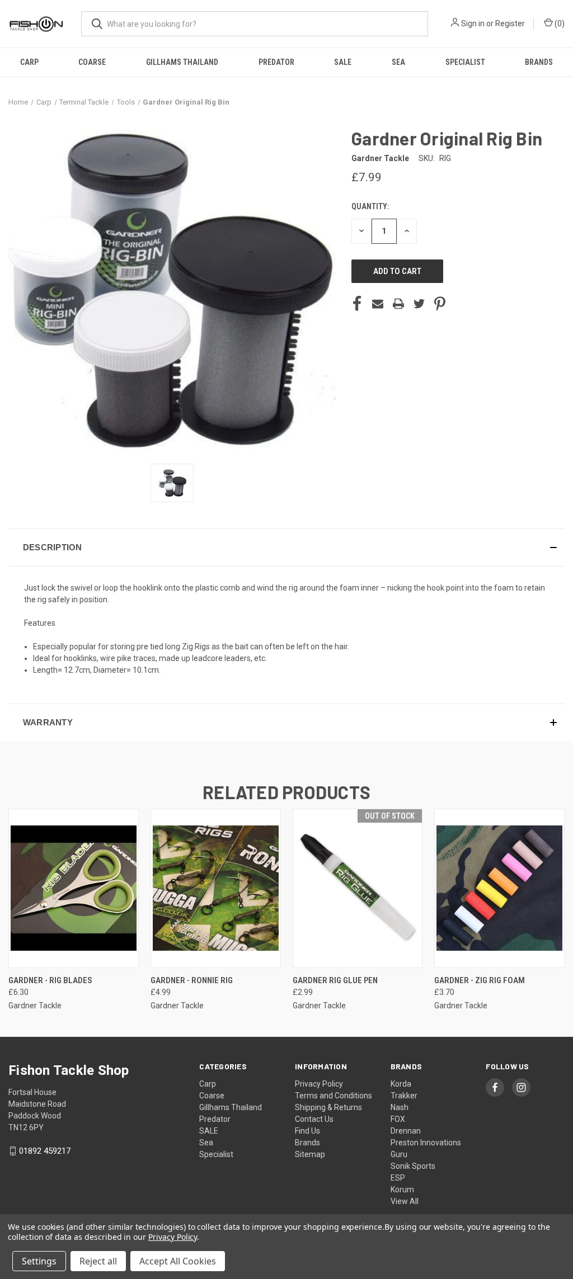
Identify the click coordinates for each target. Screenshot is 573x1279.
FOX (398, 1119)
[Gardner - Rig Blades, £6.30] (74, 888)
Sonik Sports (413, 1166)
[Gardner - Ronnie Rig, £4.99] (216, 888)
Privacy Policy (319, 1083)
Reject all (98, 1261)
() (559, 23)
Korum (402, 1189)
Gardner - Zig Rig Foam (479, 980)
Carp (29, 62)
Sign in (473, 23)
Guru (399, 1154)
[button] (286, 547)
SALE (342, 62)
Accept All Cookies (177, 1261)
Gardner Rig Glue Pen (335, 980)
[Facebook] (357, 304)
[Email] (377, 304)
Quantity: (370, 206)
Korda (401, 1083)
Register (510, 23)
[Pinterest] (439, 304)
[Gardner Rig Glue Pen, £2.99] (358, 888)
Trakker (404, 1095)
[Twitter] (419, 304)
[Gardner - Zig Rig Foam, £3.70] (499, 888)
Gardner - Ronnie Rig (192, 980)
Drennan (406, 1130)
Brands (539, 62)
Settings (39, 1261)
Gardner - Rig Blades (50, 980)
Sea (398, 62)
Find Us (307, 1130)
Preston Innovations (426, 1142)
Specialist (465, 62)
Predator (276, 62)
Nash (399, 1107)
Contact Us (314, 1119)
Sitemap (310, 1154)
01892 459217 (45, 1151)
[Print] (398, 304)
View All (405, 1201)
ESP (398, 1177)
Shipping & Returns (328, 1107)
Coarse (92, 62)
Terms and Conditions (333, 1095)
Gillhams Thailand (182, 62)
